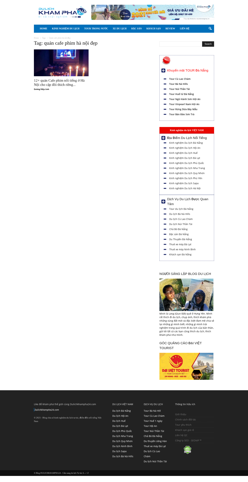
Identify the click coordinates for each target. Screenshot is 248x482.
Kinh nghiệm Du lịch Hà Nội (185, 188)
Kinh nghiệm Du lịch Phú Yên (185, 178)
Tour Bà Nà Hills (178, 84)
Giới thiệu (180, 414)
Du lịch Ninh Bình (122, 446)
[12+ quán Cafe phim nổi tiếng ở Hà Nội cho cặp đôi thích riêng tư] (61, 62)
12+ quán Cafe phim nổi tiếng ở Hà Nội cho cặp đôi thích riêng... (59, 82)
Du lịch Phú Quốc (122, 431)
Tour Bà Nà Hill (152, 410)
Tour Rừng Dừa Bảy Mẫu (183, 109)
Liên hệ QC (181, 435)
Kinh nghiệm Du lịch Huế (183, 152)
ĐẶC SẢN (143, 28)
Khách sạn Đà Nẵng (180, 254)
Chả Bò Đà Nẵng (178, 229)
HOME (43, 28)
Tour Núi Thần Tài (179, 89)
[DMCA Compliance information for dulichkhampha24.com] (183, 453)
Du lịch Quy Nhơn (122, 441)
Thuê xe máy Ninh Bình (182, 249)
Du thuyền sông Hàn (155, 441)
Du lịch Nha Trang (122, 436)
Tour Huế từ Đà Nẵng (181, 94)
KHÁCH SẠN (163, 28)
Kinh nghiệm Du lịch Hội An (184, 147)
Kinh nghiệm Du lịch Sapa (184, 183)
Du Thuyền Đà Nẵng (180, 239)
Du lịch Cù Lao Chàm (181, 219)
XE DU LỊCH (124, 28)
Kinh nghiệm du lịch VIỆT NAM (187, 130)
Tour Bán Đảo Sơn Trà (181, 114)
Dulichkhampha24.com (47, 409)
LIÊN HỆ (199, 28)
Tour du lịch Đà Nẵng (181, 208)
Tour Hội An (150, 426)
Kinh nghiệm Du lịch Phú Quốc (186, 163)
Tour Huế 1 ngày (153, 420)
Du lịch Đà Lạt (120, 426)
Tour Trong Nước (98, 28)
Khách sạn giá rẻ (184, 430)
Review (182, 28)
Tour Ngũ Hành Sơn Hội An (184, 99)
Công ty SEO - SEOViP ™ (188, 440)
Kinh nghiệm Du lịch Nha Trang (187, 168)
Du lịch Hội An (120, 415)
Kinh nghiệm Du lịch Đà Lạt (184, 158)
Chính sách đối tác (185, 419)
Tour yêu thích (183, 424)
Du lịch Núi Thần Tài (180, 224)
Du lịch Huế (119, 420)
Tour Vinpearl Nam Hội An (184, 104)
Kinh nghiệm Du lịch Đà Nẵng (186, 142)
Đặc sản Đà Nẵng (179, 234)
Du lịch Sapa (119, 451)
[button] (210, 29)
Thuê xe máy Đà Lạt (180, 244)
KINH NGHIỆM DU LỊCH (65, 28)
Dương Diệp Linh (41, 89)
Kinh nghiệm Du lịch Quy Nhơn (187, 173)
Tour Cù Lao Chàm (179, 78)
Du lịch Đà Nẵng (121, 410)
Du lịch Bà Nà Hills (179, 214)
